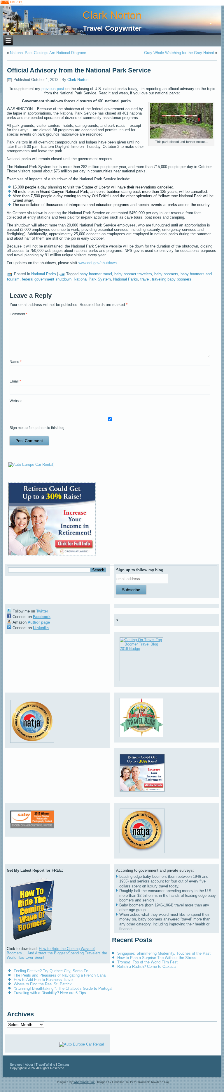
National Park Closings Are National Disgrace (48, 53)
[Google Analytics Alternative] (11, 2)
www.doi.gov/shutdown (97, 263)
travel (145, 279)
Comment (18, 314)
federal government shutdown (46, 279)
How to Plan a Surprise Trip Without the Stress (156, 958)
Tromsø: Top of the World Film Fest (147, 962)
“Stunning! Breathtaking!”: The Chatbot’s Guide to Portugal (63, 988)
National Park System (92, 279)
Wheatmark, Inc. (84, 1082)
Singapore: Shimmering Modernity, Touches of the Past (164, 953)
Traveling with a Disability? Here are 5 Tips (50, 993)
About (29, 1064)
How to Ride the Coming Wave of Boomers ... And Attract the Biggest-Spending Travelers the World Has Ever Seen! (57, 953)
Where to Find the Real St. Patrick (43, 984)
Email (15, 381)
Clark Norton (112, 15)
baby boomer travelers (133, 274)
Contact (63, 1064)
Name (16, 362)
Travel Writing (45, 1064)
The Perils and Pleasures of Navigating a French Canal (60, 975)
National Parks (43, 274)
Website (16, 401)
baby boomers (166, 274)
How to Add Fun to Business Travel (44, 979)
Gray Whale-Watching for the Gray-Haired (179, 53)
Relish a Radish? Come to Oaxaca (146, 966)
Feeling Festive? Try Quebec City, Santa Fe (51, 971)
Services (16, 1064)
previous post (52, 88)
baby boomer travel (96, 274)
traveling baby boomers (171, 279)
